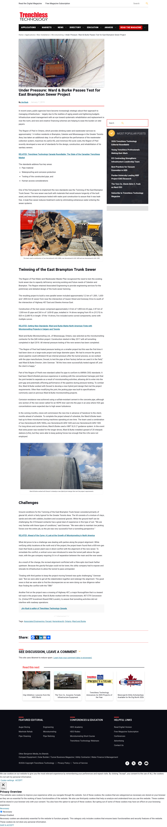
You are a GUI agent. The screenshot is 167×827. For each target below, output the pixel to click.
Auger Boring (24, 727)
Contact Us (118, 745)
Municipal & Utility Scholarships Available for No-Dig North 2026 (131, 696)
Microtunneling (49, 731)
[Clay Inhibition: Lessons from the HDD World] (36, 680)
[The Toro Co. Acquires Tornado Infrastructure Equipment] (68, 680)
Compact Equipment (27, 757)
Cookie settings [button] (7, 780)
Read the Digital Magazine (30, 3)
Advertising (119, 740)
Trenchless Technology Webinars (84, 740)
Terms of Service (80, 763)
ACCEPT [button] (18, 780)
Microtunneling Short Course (82, 736)
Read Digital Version (123, 727)
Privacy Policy (64, 763)
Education (92, 27)
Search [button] (147, 4)
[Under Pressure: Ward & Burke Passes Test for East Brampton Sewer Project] (61, 63)
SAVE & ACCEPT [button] (7, 825)
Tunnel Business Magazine (62, 757)
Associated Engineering (34, 621)
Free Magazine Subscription (57, 3)
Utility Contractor (83, 757)
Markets (47, 27)
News (60, 27)
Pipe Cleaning (25, 736)
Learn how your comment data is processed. (72, 657)
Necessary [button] (4, 808)
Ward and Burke (79, 621)
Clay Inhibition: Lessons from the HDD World (36, 696)
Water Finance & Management (104, 757)
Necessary (7, 811)
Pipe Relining (49, 736)
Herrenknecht (58, 621)
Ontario (68, 621)
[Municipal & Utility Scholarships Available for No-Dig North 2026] (130, 680)
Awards (109, 27)
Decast (48, 621)
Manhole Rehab (26, 731)
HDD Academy (76, 727)
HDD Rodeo (75, 731)
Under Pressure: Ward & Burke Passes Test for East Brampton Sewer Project (59, 92)
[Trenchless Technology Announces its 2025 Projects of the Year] (99, 680)
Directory (75, 27)
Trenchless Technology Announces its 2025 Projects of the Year (99, 695)
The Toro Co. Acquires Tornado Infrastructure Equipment (68, 696)
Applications (28, 27)
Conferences (119, 736)
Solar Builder (43, 757)
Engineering (48, 727)
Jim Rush (24, 102)
